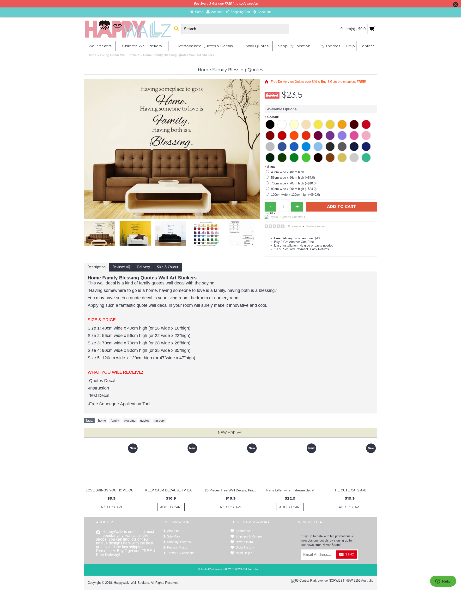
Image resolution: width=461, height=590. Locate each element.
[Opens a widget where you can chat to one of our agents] (443, 582)
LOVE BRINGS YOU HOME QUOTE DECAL (112, 490)
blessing (129, 420)
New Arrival (230, 433)
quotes (145, 420)
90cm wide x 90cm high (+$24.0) (293, 189)
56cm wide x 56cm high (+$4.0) (293, 177)
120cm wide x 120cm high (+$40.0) (295, 194)
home (102, 420)
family (115, 420)
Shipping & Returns (249, 536)
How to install (245, 542)
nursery (159, 420)
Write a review (316, 226)
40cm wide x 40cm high (287, 172)
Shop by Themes (179, 542)
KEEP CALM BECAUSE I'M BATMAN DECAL (171, 490)
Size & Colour (167, 267)
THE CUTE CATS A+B (349, 490)
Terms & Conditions (180, 553)
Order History (245, 547)
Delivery (143, 267)
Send (349, 554)
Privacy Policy (177, 547)
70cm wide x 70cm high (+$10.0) (293, 183)
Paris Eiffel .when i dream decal (290, 490)
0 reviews (294, 226)
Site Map (173, 536)
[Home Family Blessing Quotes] (101, 232)
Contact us (243, 531)
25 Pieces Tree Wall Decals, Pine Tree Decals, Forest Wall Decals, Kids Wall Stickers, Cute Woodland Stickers (231, 490)
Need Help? (244, 553)
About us (173, 531)
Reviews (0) (121, 267)
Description (97, 267)
